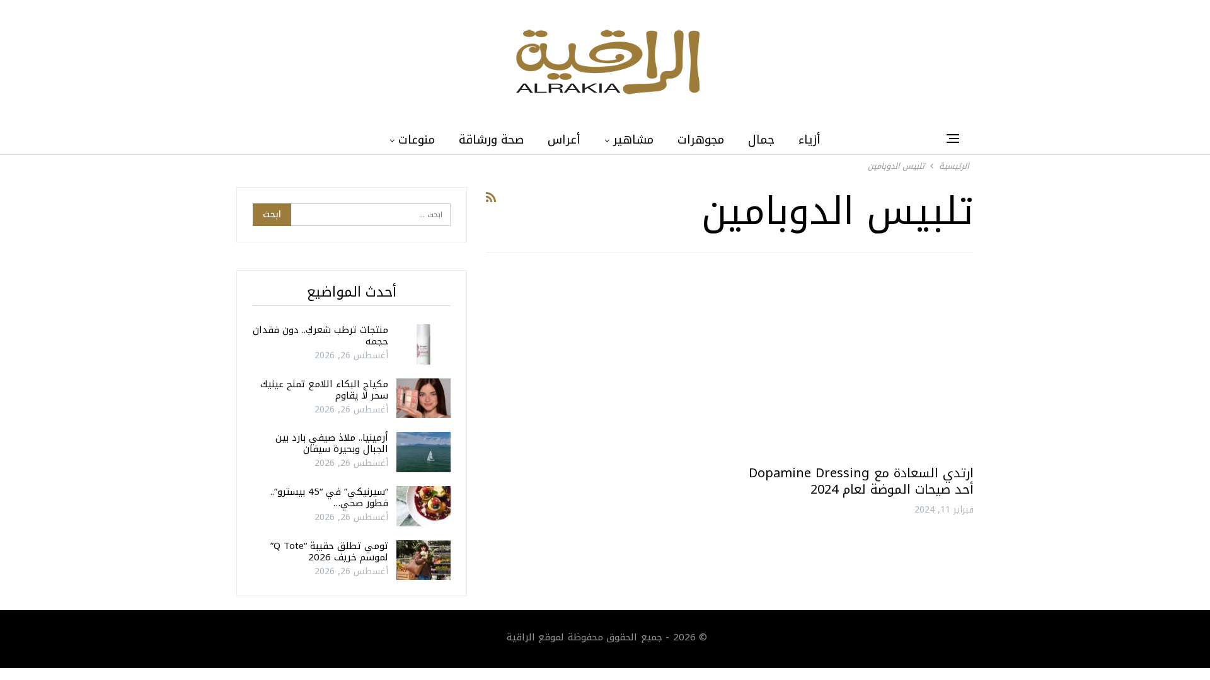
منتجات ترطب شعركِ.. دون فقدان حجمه (320, 335)
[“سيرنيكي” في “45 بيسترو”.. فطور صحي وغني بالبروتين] (423, 506)
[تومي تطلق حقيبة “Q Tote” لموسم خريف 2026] (423, 560)
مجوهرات (700, 139)
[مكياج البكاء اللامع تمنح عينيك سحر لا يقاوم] (423, 398)
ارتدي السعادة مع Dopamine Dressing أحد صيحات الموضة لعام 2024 (861, 481)
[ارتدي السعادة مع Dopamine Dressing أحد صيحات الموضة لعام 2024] (857, 363)
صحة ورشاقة (491, 139)
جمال (761, 139)
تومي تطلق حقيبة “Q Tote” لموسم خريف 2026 (329, 551)
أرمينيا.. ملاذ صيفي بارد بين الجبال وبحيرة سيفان (331, 443)
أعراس (564, 139)
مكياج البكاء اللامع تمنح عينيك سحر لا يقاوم (324, 389)
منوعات (416, 139)
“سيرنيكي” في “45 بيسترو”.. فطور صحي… (329, 497)
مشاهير (633, 139)
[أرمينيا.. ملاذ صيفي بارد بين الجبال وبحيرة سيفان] (423, 452)
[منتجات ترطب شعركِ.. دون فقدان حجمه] (423, 344)
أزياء (809, 139)
